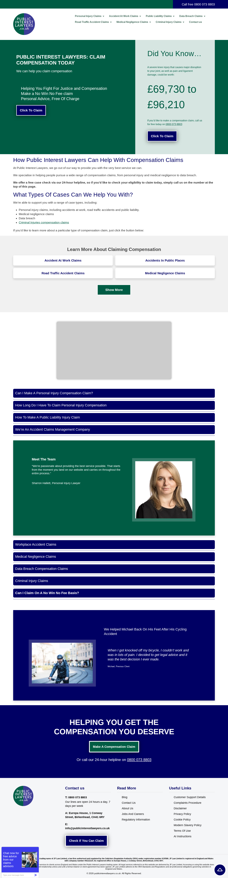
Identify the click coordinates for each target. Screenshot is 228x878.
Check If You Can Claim (86, 840)
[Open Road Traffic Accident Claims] (111, 22)
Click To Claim (31, 110)
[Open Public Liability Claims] (173, 16)
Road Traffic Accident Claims (63, 273)
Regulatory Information (136, 819)
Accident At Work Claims (63, 260)
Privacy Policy (182, 814)
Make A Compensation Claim (114, 746)
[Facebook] (16, 813)
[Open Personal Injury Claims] (103, 16)
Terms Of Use (182, 830)
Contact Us (129, 802)
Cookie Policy (182, 819)
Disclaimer (180, 808)
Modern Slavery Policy (187, 825)
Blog (124, 797)
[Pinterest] (28, 813)
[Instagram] (22, 813)
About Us (127, 808)
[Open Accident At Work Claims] (140, 16)
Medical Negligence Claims (165, 273)
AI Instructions (182, 836)
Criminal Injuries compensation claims (44, 222)
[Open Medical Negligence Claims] (150, 22)
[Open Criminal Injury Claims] (183, 22)
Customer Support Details (190, 797)
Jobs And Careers (133, 814)
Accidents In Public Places (165, 260)
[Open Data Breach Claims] (204, 16)
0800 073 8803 (204, 4)
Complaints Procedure (187, 802)
